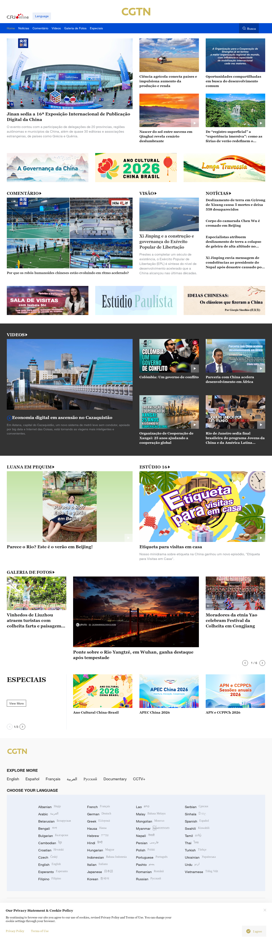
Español (32, 778)
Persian (147, 843)
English (13, 778)
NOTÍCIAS (217, 193)
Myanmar (152, 828)
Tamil (193, 836)
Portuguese (151, 857)
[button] (245, 663)
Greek (98, 821)
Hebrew (98, 836)
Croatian (51, 850)
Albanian (49, 807)
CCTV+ (139, 778)
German (99, 814)
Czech (48, 857)
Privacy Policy (15, 931)
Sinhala (195, 814)
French (98, 807)
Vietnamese (201, 872)
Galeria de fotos (29, 572)
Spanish (197, 821)
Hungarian (100, 850)
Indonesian (107, 857)
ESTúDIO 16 (153, 467)
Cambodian (50, 843)
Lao (142, 807)
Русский (90, 778)
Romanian (150, 872)
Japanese (100, 872)
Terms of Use (40, 931)
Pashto (145, 864)
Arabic (48, 814)
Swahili (197, 828)
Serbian (196, 807)
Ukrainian (200, 857)
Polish (145, 850)
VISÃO (146, 193)
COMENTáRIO (23, 193)
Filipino (49, 879)
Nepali (145, 836)
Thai (192, 843)
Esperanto (53, 872)
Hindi (94, 843)
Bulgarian (53, 836)
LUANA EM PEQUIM (29, 467)
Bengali (47, 828)
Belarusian (54, 821)
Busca (251, 28)
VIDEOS (16, 334)
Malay (151, 814)
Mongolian (150, 821)
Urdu (192, 864)
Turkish (195, 850)
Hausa (96, 828)
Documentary (115, 778)
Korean (98, 879)
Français (53, 778)
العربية (72, 778)
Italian (97, 864)
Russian (148, 879)
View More (16, 703)
